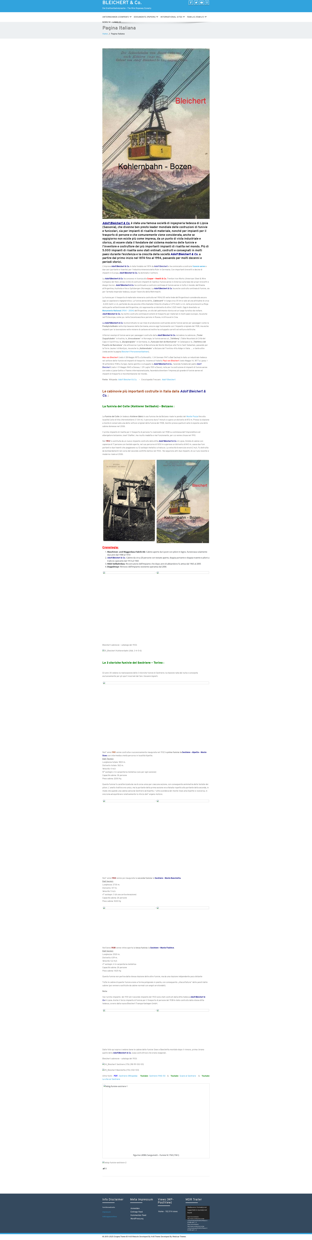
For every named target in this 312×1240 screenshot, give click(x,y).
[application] (198, 1212)
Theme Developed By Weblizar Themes (170, 1237)
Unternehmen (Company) (115, 17)
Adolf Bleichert (161, 266)
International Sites (171, 17)
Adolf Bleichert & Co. (127, 380)
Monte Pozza (192, 416)
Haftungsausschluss (109, 1216)
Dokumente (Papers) (145, 17)
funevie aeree (199, 266)
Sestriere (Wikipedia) (128, 1076)
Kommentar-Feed (138, 1215)
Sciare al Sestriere (188, 1076)
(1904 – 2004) (118, 311)
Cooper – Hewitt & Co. (157, 279)
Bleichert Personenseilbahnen (135, 352)
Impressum (106, 1212)
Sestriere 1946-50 (157, 1076)
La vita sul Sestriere (111, 1079)
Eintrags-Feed (137, 1212)
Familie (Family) (195, 17)
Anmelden (135, 1208)
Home (105, 34)
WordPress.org (137, 1219)
